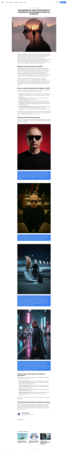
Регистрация (32, 449)
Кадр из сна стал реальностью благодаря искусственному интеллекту (45, 442)
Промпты (11, 2)
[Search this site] (55, 2)
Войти (58, 2)
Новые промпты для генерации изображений (22, 441)
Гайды (21, 2)
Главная (7, 2)
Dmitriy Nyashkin (26, 413)
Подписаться (63, 2)
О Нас (25, 2)
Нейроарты (17, 2)
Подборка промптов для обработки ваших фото (34, 441)
